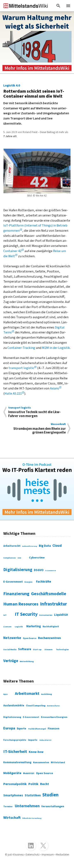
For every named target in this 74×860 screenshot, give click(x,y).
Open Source (29, 638)
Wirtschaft (12, 817)
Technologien (62, 649)
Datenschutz (53, 706)
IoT (5, 615)
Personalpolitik (15, 784)
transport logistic (21, 368)
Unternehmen (27, 806)
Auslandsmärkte (13, 705)
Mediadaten (62, 854)
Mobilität (28, 773)
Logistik (19, 626)
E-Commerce (50, 570)
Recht (44, 784)
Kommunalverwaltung (17, 762)
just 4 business (16, 854)
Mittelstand (58, 762)
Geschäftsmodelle (48, 594)
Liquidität (61, 615)
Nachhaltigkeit (51, 626)
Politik (33, 784)
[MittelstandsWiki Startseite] (24, 6)
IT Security (26, 614)
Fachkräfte (43, 581)
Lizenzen (7, 626)
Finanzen (53, 728)
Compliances (9, 557)
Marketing (33, 626)
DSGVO (39, 570)
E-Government (13, 582)
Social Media (9, 649)
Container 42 (12, 251)
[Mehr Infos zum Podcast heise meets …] (37, 489)
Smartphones (13, 795)
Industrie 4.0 (45, 740)
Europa (9, 728)
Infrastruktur (53, 604)
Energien (28, 582)
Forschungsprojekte (14, 740)
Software (24, 649)
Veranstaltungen (52, 806)
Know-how (36, 752)
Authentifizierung (29, 546)
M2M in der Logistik (56, 347)
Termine (8, 806)
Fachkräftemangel (37, 728)
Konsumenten (45, 615)
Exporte (21, 728)
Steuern (48, 649)
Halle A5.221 (13, 393)
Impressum (48, 854)
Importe (32, 740)
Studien (50, 794)
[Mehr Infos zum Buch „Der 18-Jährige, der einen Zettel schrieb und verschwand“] (37, 43)
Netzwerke (12, 637)
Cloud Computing (35, 705)
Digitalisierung (17, 570)
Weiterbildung (27, 661)
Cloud (57, 545)
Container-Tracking (21, 347)
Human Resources (20, 604)
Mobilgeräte (12, 773)
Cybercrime (37, 557)
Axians (54, 388)
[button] (58, 6)
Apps (5, 694)
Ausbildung (46, 694)
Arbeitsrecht (12, 546)
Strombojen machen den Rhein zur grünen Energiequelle (39, 428)
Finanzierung (16, 594)
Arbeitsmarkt (27, 693)
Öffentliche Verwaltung (32, 818)
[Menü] (68, 6)
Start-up (37, 649)
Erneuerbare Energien (54, 717)
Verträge (10, 661)
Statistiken (33, 795)
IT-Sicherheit (15, 752)
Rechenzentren (49, 638)
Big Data (45, 545)
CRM (19, 558)
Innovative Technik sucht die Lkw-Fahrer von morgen (34, 412)
